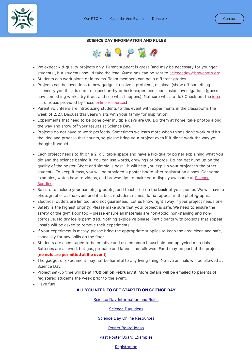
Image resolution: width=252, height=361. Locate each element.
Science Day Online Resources (126, 318)
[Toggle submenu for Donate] (166, 18)
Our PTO (91, 18)
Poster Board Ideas (126, 327)
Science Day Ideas (126, 308)
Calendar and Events (127, 18)
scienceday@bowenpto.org (195, 72)
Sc (126, 299)
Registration (126, 346)
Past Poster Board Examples (126, 337)
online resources (110, 102)
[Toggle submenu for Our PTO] (100, 18)
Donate (158, 18)
